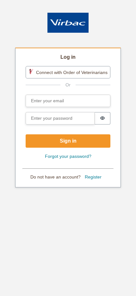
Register (93, 176)
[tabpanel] (68, 118)
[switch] (102, 118)
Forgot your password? (68, 156)
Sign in (68, 141)
